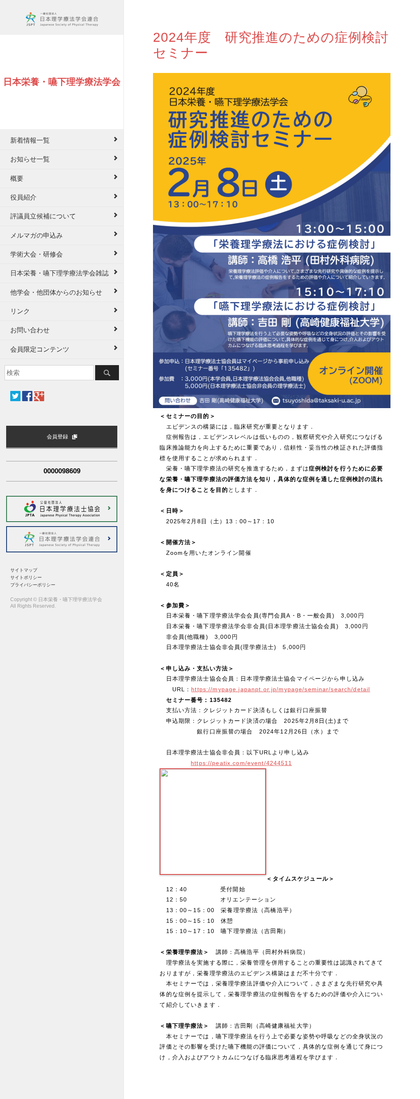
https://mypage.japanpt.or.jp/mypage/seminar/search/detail (280, 689)
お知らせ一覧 (30, 159)
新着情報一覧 (30, 140)
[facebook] (27, 396)
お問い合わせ (30, 330)
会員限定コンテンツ (39, 349)
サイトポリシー (26, 577)
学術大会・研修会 (36, 254)
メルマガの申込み (36, 235)
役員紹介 (23, 197)
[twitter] (15, 396)
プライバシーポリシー (32, 584)
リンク (20, 311)
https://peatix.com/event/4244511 (241, 763)
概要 (16, 178)
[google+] (39, 396)
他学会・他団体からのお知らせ (56, 292)
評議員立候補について (43, 216)
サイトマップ (23, 570)
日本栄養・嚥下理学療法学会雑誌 (59, 273)
